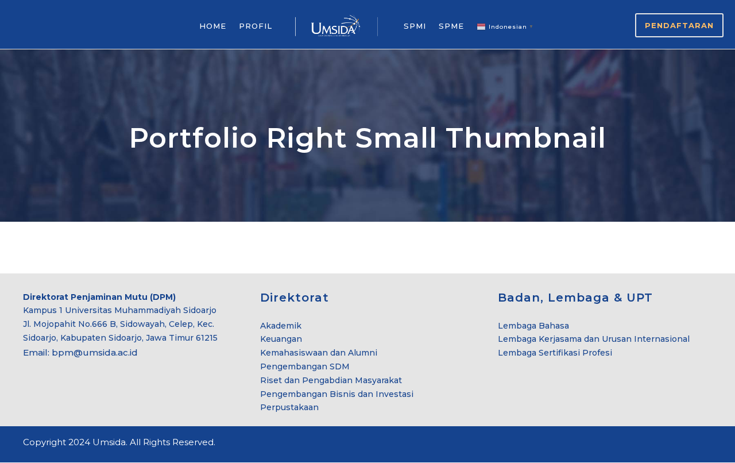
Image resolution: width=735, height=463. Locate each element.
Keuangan (281, 339)
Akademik (280, 326)
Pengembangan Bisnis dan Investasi (336, 394)
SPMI (415, 25)
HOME (212, 25)
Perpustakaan (289, 407)
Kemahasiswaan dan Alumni (318, 353)
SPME (451, 25)
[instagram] (707, 444)
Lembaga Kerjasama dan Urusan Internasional (594, 339)
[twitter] (687, 444)
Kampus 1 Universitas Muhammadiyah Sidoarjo (119, 310)
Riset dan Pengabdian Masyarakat (331, 380)
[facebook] (667, 444)
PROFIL (255, 25)
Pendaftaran (679, 25)
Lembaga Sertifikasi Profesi (555, 353)
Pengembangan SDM (305, 366)
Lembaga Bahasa (533, 326)
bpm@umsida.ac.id (95, 352)
